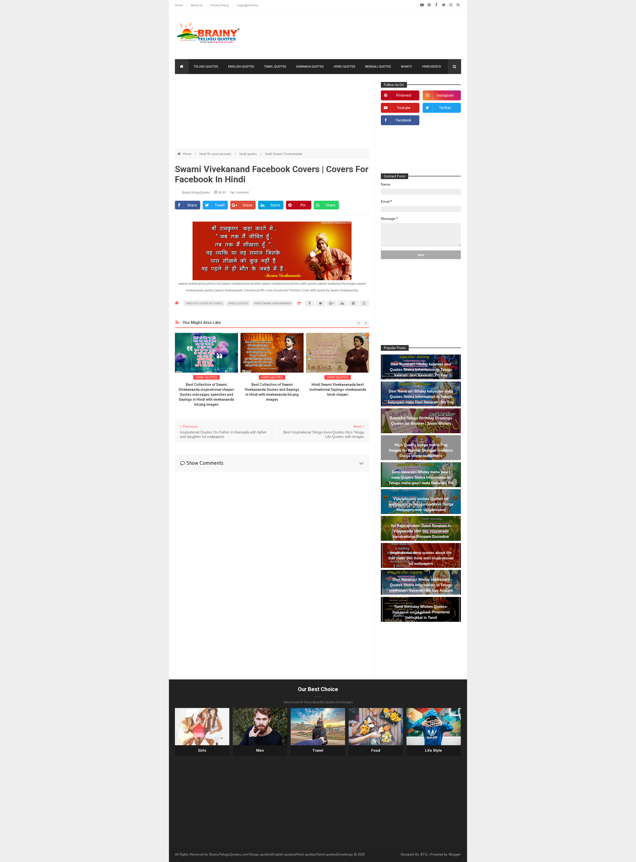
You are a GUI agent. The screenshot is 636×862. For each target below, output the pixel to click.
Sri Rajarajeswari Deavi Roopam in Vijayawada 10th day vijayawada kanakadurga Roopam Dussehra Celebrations (421, 533)
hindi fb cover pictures (215, 154)
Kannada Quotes (310, 66)
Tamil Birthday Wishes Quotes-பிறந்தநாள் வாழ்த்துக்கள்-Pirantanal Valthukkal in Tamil (421, 612)
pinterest (403, 96)
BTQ (424, 854)
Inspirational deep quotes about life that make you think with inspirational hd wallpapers (420, 558)
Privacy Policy (220, 5)
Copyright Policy (247, 5)
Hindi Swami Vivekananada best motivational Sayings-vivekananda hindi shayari (337, 389)
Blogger (455, 854)
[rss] (458, 5)
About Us (197, 5)
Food (375, 750)
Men (260, 750)
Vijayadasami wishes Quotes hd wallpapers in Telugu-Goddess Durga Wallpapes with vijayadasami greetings (421, 507)
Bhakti (406, 66)
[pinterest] (429, 5)
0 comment (241, 192)
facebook (403, 120)
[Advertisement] (370, 33)
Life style (433, 750)
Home (179, 5)
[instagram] (451, 5)
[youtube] (422, 5)
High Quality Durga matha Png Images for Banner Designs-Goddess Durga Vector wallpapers (421, 450)
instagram (445, 96)
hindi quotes (248, 154)
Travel (317, 750)
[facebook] (436, 5)
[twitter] (443, 5)
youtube (403, 108)
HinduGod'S (431, 66)
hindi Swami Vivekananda (283, 154)
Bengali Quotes (378, 66)
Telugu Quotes (206, 66)
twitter (445, 108)
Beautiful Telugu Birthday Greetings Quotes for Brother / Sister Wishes (421, 421)
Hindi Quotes (344, 66)
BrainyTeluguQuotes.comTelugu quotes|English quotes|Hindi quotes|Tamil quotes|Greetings (281, 854)
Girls (202, 750)
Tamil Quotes (275, 66)
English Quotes (241, 66)
